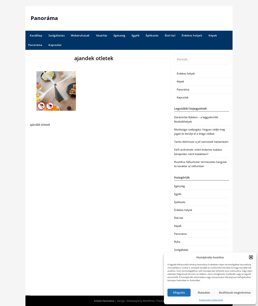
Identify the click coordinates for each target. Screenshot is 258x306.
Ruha (177, 241)
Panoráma (44, 18)
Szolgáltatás (56, 35)
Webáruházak (80, 35)
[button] (251, 257)
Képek (213, 35)
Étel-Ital (170, 35)
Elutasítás (204, 292)
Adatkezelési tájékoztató (211, 299)
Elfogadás (179, 292)
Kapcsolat (55, 45)
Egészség (119, 35)
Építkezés (152, 35)
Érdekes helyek (192, 35)
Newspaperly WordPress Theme (145, 300)
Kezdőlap (36, 35)
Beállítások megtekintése (235, 292)
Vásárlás (101, 35)
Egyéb (136, 35)
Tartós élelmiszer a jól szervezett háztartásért (201, 141)
